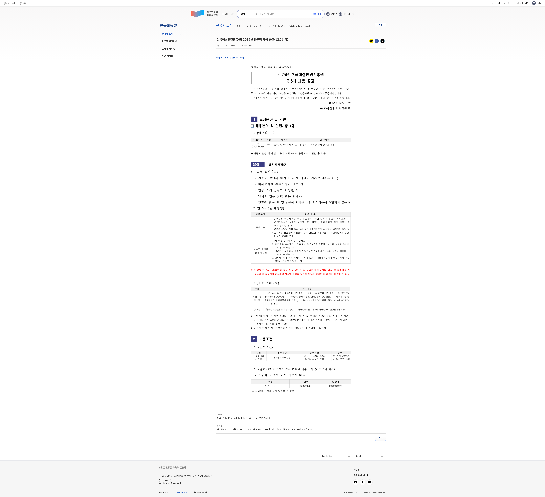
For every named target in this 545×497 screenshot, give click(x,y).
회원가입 (510, 3)
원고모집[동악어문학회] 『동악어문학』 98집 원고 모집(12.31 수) (244, 418)
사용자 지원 (524, 3)
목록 (380, 25)
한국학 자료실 (168, 48)
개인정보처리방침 (180, 492)
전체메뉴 (540, 3)
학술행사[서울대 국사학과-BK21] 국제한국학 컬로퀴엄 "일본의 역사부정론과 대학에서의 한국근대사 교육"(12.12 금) (266, 429)
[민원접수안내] (165, 480)
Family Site (327, 456)
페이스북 (377, 41)
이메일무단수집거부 (200, 492)
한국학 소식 (167, 33)
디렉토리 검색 (348, 14)
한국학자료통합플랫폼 (204, 14)
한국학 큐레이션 (169, 41)
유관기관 (359, 456)
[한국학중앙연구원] (172, 467)
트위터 (382, 41)
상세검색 (333, 14)
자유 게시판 (167, 56)
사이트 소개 (10, 3)
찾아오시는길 (359, 475)
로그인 (497, 3)
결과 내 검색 (230, 14)
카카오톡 (371, 41)
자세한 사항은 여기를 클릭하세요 (231, 57)
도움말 (25, 3)
